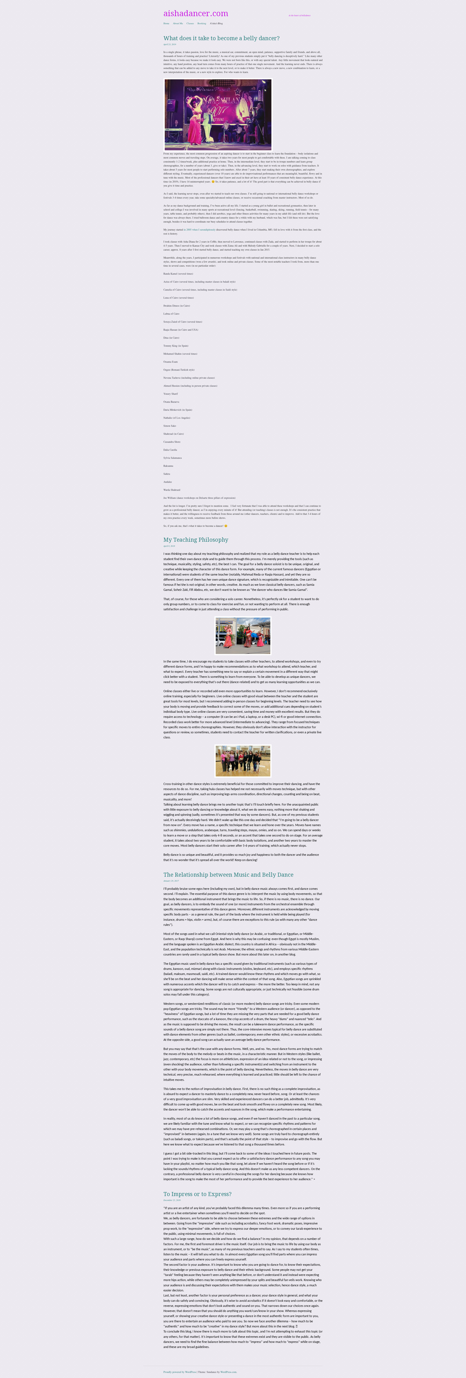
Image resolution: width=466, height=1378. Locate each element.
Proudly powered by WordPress (179, 1372)
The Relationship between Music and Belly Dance (228, 875)
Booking (202, 23)
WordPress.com (228, 1372)
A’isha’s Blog (216, 23)
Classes (190, 23)
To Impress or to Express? (197, 1194)
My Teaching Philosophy (195, 540)
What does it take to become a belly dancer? (221, 38)
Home (166, 23)
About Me (178, 23)
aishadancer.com (195, 13)
